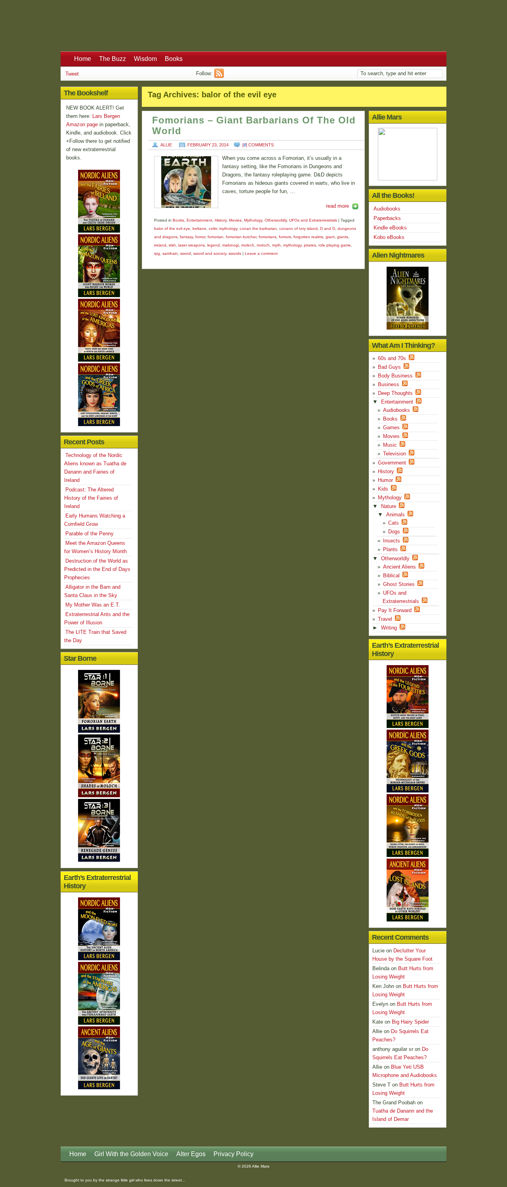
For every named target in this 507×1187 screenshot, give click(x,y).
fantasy (186, 237)
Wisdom (145, 58)
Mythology (253, 220)
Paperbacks (387, 218)
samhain (170, 253)
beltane (199, 228)
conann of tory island (298, 228)
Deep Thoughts (395, 393)
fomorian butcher (241, 237)
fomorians (267, 237)
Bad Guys (389, 367)
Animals (395, 515)
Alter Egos (191, 1154)
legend (213, 245)
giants (342, 237)
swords (235, 253)
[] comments (258, 144)
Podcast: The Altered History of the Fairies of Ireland (91, 498)
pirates (310, 245)
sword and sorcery (209, 253)
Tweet (72, 74)
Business (388, 384)
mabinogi (230, 245)
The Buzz (112, 58)
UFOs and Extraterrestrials (313, 220)
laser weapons (191, 245)
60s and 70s (392, 358)
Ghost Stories (399, 584)
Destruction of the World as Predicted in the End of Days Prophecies (97, 569)
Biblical (391, 575)
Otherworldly (276, 220)
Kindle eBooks (390, 228)
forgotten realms (308, 237)
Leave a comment (261, 253)
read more (337, 206)
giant (330, 237)
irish (172, 245)
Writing (389, 628)
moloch (263, 245)
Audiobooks (387, 209)
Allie (166, 144)
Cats (393, 523)
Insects (391, 541)
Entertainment (199, 220)
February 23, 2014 (208, 144)
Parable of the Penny (89, 534)
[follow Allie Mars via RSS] (220, 76)
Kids (383, 489)
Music (390, 445)
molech (247, 245)
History (221, 220)
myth (276, 245)
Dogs (394, 532)
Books (174, 58)
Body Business (395, 376)
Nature (388, 506)
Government (392, 463)
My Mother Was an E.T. (92, 605)
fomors (285, 237)
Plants (390, 549)
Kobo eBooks (389, 237)
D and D (327, 228)
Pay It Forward (395, 610)
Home (82, 58)
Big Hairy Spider (410, 1022)
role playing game (334, 245)
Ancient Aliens (399, 567)
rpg (157, 253)
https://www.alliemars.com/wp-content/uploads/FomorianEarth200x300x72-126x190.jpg (186, 182)
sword (185, 253)
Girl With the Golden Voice (131, 1154)
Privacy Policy (233, 1154)
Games (391, 427)
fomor (200, 237)
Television (394, 454)
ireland (160, 245)
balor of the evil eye (172, 228)
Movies (235, 220)
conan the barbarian (258, 228)
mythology (292, 245)
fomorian (215, 237)
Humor (385, 480)
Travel (385, 619)
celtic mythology (223, 228)
